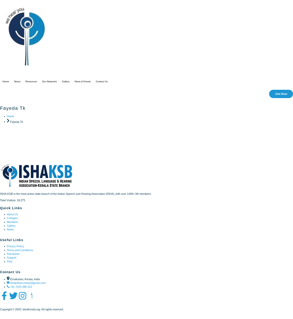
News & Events (83, 81)
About (17, 81)
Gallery (66, 81)
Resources (31, 81)
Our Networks (49, 81)
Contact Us (102, 81)
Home (6, 81)
